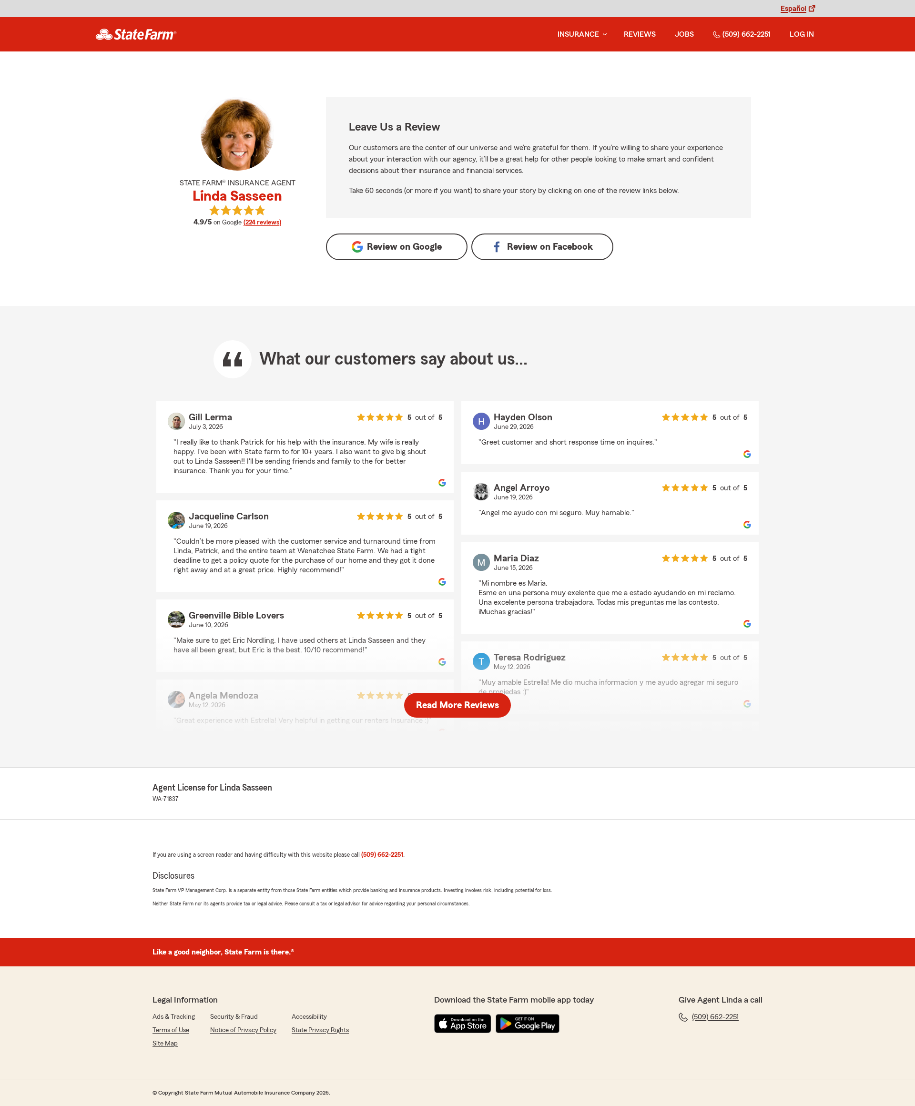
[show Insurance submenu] (603, 34)
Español (793, 8)
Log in (802, 34)
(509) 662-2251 (746, 34)
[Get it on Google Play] (527, 1023)
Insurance (578, 34)
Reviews (640, 34)
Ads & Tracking (173, 1017)
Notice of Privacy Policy (243, 1030)
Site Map (165, 1043)
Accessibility (309, 1017)
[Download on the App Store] (462, 1023)
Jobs (684, 34)
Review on (404, 247)
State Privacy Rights (320, 1030)
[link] (136, 34)
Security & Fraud (234, 1017)
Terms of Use (170, 1030)
